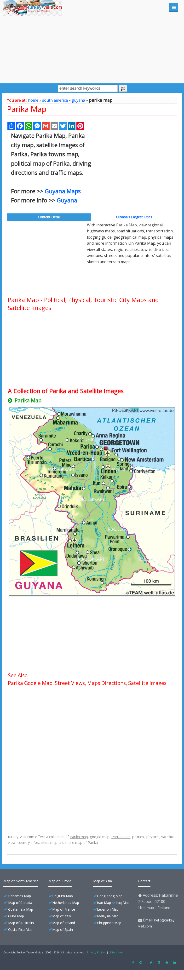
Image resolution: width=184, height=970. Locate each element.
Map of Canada (20, 902)
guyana (78, 100)
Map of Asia (102, 881)
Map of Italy (61, 916)
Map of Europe (60, 881)
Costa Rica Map (20, 929)
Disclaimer (117, 952)
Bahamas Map (19, 896)
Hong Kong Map (109, 896)
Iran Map (104, 902)
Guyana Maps (63, 191)
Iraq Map (123, 902)
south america (55, 100)
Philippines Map (109, 922)
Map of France (63, 909)
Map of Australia (21, 922)
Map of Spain (62, 929)
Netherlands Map (65, 902)
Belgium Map (62, 896)
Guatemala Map (20, 909)
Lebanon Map (108, 909)
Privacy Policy (96, 952)
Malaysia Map (108, 916)
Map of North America (20, 881)
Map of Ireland (63, 922)
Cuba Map (16, 916)
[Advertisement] (92, 49)
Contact (144, 881)
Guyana (67, 200)
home (33, 100)
